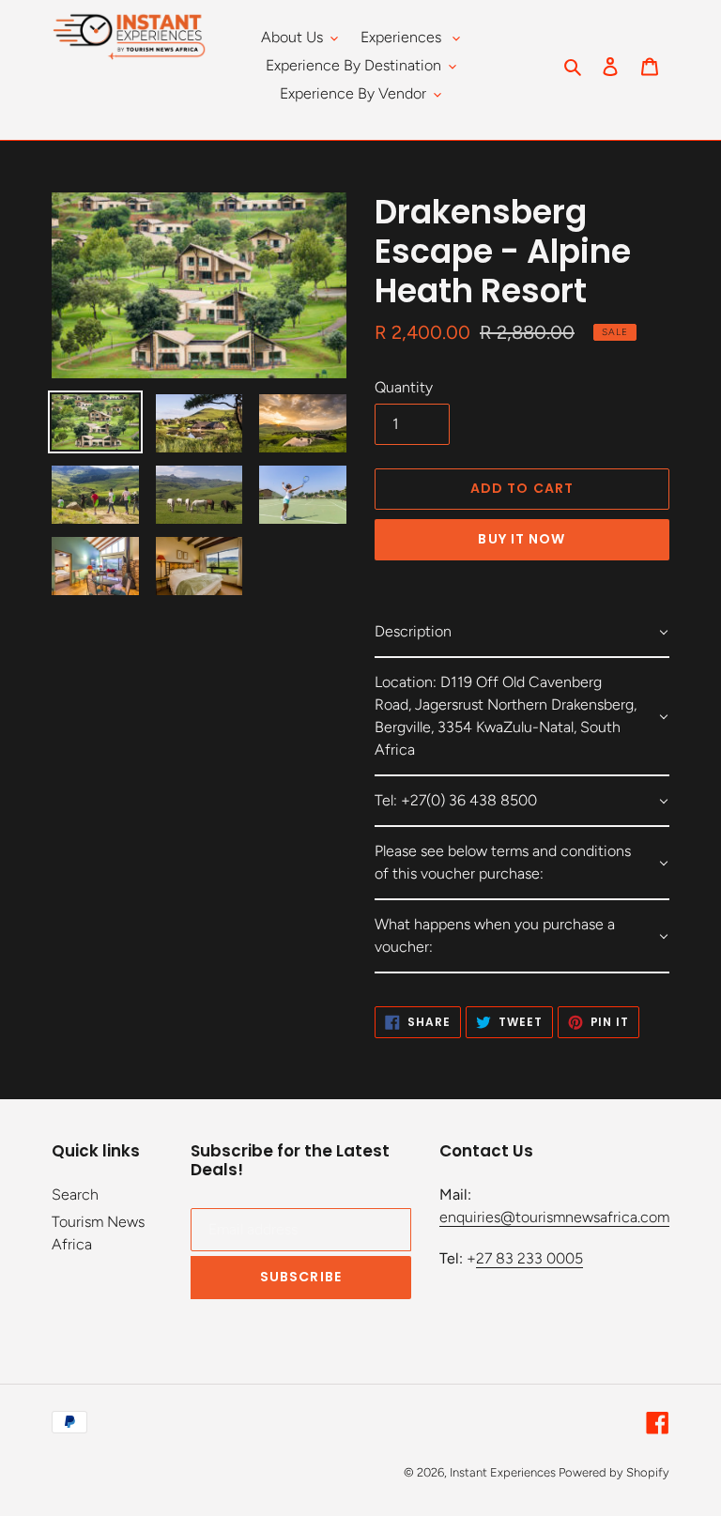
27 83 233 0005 (529, 1258)
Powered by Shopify (614, 1472)
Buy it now (521, 538)
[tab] (522, 632)
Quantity (404, 387)
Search (75, 1194)
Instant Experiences (504, 1472)
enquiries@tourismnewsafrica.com (554, 1217)
